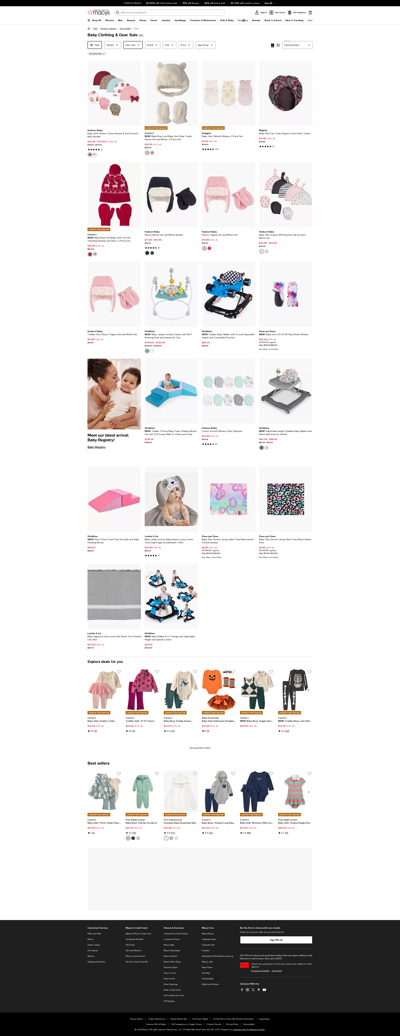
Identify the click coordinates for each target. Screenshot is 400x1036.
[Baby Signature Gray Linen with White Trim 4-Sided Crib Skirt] (114, 596)
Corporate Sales (209, 939)
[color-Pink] (152, 153)
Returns (91, 956)
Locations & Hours (172, 939)
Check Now (277, 971)
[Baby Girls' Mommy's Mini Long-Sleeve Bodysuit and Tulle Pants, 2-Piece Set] (257, 791)
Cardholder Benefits (134, 939)
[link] (114, 143)
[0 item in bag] (310, 12)
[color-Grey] (261, 448)
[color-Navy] (147, 253)
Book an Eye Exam (172, 990)
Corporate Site (208, 945)
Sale (95, 29)
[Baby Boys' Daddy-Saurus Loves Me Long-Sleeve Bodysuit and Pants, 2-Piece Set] (181, 690)
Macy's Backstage (172, 950)
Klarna (90, 939)
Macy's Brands (170, 956)
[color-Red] (90, 254)
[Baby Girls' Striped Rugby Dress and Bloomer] (295, 791)
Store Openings (171, 984)
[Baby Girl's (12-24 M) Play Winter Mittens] (285, 294)
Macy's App (169, 945)
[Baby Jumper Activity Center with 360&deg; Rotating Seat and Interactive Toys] (171, 294)
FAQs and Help (94, 934)
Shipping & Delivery (96, 962)
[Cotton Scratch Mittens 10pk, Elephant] (228, 391)
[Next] (137, 93)
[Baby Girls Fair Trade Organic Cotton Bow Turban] (285, 93)
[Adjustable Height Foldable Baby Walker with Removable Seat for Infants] (285, 391)
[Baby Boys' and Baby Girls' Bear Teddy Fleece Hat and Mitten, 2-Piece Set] (171, 93)
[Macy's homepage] (89, 29)
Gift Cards (130, 945)
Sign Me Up (276, 939)
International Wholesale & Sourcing (217, 956)
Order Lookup (94, 945)
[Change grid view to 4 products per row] (272, 46)
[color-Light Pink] (204, 248)
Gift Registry (169, 1001)
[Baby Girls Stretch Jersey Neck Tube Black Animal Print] (285, 499)
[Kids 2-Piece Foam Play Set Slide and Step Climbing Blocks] (114, 499)
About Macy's (208, 934)
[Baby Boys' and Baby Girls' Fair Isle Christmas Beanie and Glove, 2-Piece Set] (114, 194)
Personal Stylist (170, 967)
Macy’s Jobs (207, 962)
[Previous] (91, 93)
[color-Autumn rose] (90, 155)
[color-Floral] (95, 155)
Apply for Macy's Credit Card (138, 934)
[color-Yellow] (138, 838)
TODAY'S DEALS (132, 3)
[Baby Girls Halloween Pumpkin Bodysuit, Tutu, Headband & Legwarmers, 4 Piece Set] (219, 690)
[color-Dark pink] (209, 248)
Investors (206, 950)
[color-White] (147, 153)
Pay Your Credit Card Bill (137, 962)
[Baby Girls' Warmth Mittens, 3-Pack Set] (228, 93)
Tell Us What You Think (174, 995)
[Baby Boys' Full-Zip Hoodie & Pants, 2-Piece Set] (143, 791)
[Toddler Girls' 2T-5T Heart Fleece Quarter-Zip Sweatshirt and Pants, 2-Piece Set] (143, 690)
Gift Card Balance (134, 950)
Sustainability (207, 979)
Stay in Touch (170, 973)
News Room (207, 967)
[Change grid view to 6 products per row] (278, 45)
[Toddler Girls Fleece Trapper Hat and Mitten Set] (114, 294)
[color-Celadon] (128, 838)
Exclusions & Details (260, 971)
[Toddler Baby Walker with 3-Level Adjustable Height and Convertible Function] (228, 294)
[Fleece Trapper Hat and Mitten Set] (228, 194)
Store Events (169, 979)
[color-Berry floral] (261, 251)
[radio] (90, 154)
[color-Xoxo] (266, 251)
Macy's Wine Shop (172, 962)
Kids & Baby (125, 29)
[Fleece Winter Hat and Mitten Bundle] (171, 194)
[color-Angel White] (166, 838)
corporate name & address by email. (249, 1029)
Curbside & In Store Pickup (176, 934)
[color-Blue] (147, 351)
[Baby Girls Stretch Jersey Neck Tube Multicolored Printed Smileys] (228, 499)
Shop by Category (109, 29)
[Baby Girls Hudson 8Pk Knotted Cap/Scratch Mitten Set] (285, 194)
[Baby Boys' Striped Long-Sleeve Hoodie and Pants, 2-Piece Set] (219, 791)
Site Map (206, 973)
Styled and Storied (210, 984)
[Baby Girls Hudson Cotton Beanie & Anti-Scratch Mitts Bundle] (114, 93)
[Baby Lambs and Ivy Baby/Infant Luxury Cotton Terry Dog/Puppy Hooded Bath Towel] (171, 499)
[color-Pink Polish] (176, 838)
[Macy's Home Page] (99, 12)
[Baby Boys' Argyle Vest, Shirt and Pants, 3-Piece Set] (257, 690)
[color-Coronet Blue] (152, 253)
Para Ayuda (93, 950)
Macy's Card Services (135, 956)
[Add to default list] (119, 672)
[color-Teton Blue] (171, 838)
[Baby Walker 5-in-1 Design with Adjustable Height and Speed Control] (171, 596)
